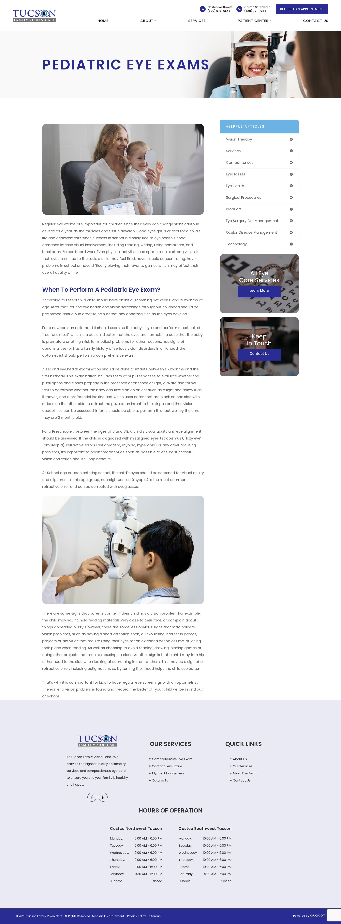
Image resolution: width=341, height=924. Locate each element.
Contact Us (315, 20)
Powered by (301, 916)
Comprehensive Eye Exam (172, 759)
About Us (240, 759)
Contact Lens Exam (167, 766)
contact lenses (239, 162)
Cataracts (160, 780)
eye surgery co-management (252, 220)
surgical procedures (243, 197)
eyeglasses (235, 174)
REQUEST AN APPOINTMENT (302, 9)
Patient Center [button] (253, 20)
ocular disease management (251, 232)
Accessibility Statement (107, 916)
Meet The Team (245, 773)
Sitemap (155, 916)
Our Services (242, 766)
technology (236, 244)
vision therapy (239, 139)
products (234, 209)
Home (102, 20)
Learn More (259, 290)
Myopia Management (168, 773)
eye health (235, 185)
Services (197, 20)
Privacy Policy (136, 916)
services (233, 150)
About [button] (147, 20)
